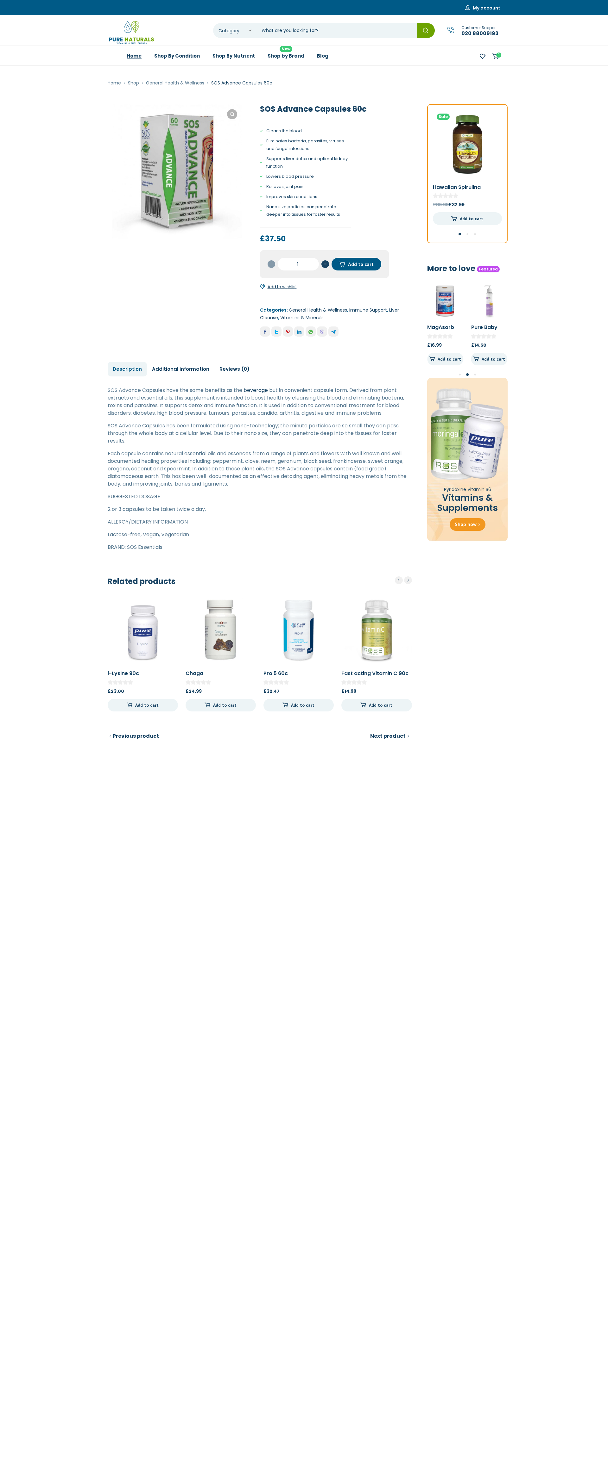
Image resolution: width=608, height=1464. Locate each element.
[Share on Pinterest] (288, 331)
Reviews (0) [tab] (234, 369)
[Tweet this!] (276, 331)
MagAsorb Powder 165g (443, 331)
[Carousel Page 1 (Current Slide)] (460, 234)
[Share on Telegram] (333, 331)
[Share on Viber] (322, 331)
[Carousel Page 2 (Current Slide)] (467, 374)
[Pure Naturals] (131, 32)
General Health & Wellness (175, 83)
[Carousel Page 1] (460, 374)
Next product (388, 736)
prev (399, 580)
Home (114, 83)
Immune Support (368, 310)
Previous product (136, 736)
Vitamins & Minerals (302, 317)
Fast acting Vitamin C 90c (374, 673)
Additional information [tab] (180, 369)
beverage (256, 390)
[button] (232, 114)
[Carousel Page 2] (467, 234)
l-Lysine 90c (123, 673)
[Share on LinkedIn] (299, 331)
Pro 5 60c (275, 673)
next (408, 580)
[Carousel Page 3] (475, 234)
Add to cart (361, 264)
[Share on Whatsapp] (311, 331)
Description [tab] (127, 369)
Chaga (194, 673)
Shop (133, 83)
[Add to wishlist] (262, 286)
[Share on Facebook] (265, 331)
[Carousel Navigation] (403, 580)
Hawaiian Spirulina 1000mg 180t (457, 190)
